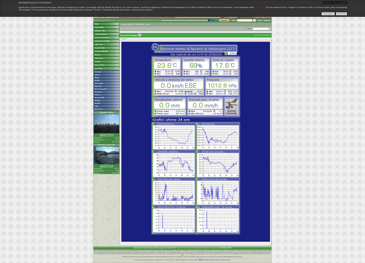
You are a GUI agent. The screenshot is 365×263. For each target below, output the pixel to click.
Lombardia (139, 24)
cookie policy (259, 7)
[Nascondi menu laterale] (139, 35)
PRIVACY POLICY (215, 260)
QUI (235, 253)
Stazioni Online (127, 24)
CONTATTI (205, 260)
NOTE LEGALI (225, 260)
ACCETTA (341, 14)
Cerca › (250, 28)
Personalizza (328, 14)
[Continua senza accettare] (335, 3)
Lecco (147, 24)
